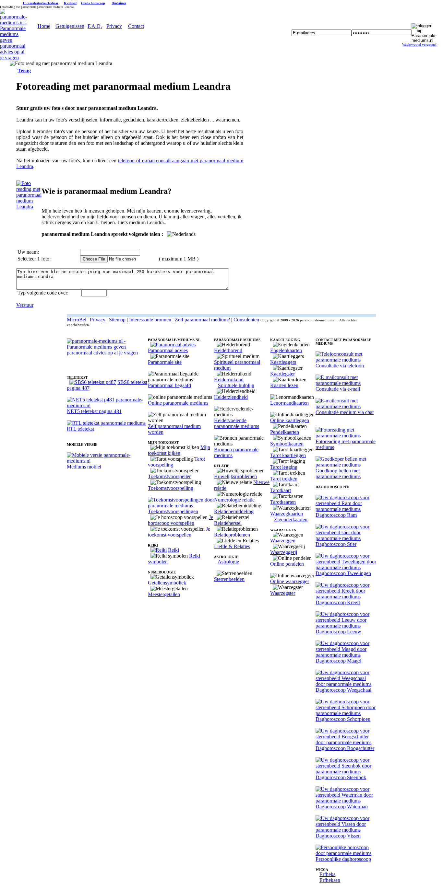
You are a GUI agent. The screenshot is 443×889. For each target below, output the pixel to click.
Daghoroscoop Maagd (338, 661)
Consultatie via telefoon (340, 365)
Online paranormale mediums (178, 403)
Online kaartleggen (289, 420)
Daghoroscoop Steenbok (341, 777)
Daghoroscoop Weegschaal (343, 690)
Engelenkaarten (286, 350)
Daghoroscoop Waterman (342, 806)
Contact (136, 26)
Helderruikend (229, 379)
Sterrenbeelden (229, 579)
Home (44, 26)
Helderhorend (228, 350)
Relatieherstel (228, 523)
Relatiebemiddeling (234, 511)
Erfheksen (329, 880)
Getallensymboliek (167, 582)
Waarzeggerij (283, 552)
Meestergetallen (164, 594)
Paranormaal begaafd (169, 385)
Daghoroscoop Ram (336, 515)
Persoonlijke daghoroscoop (343, 859)
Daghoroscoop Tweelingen (343, 573)
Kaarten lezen (284, 385)
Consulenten (246, 319)
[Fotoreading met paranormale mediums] (346, 435)
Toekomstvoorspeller (169, 476)
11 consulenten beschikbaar (40, 3)
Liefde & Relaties (232, 546)
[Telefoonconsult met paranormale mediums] (346, 360)
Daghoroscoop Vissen (338, 835)
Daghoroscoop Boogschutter (345, 748)
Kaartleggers (283, 362)
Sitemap (117, 319)
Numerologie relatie (234, 499)
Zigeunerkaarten (290, 519)
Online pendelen (287, 564)
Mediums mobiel (84, 466)
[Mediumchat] (346, 406)
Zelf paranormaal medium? (202, 319)
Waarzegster (282, 593)
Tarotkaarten (283, 502)
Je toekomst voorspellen (179, 531)
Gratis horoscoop (93, 3)
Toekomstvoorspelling (170, 488)
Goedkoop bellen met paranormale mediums (338, 473)
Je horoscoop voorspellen (180, 520)
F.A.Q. (95, 26)
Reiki (173, 550)
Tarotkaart (280, 490)
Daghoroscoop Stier (336, 544)
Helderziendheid (231, 397)
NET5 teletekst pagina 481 (94, 411)
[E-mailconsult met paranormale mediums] (346, 383)
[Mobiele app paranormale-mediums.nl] (107, 461)
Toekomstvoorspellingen (173, 511)
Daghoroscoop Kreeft (338, 602)
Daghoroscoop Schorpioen (343, 719)
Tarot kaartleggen (288, 455)
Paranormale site (165, 362)
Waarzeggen (282, 540)
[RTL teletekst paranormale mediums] (106, 423)
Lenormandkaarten (289, 403)
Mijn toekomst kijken (179, 450)
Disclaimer (119, 3)
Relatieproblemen (232, 534)
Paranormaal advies (168, 350)
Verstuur (24, 305)
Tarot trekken (283, 478)
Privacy (114, 26)
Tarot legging (283, 467)
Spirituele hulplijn (236, 385)
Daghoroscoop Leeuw (338, 631)
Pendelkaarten (284, 432)
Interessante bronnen (150, 319)
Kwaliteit (70, 3)
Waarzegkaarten (286, 513)
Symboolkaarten (287, 443)
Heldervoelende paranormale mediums (236, 423)
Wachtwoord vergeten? (419, 44)
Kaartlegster (282, 373)
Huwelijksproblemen (235, 476)
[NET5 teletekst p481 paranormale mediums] (107, 405)
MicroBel (76, 319)
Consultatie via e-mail (338, 389)
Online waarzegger (289, 581)
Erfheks (327, 874)
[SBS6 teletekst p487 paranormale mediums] (92, 382)
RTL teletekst (80, 429)
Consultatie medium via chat (345, 412)
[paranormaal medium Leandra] (29, 206)
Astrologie (228, 561)
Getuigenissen (69, 26)
